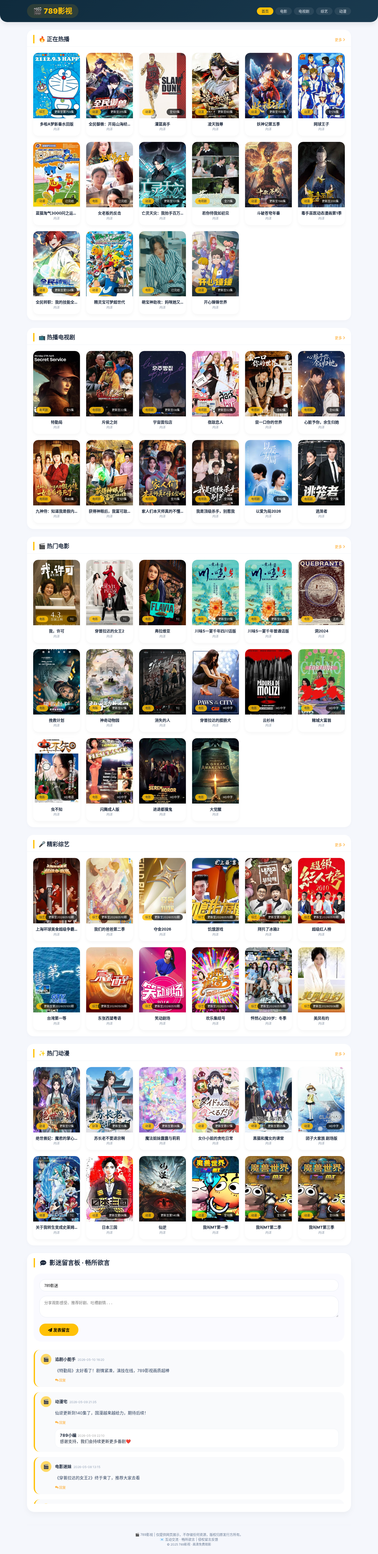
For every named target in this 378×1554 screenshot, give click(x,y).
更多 (339, 39)
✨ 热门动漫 (54, 1053)
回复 (62, 1380)
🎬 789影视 (52, 11)
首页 (265, 11)
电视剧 (304, 11)
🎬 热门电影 (54, 546)
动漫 (342, 11)
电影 (283, 11)
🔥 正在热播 (54, 39)
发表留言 (61, 1330)
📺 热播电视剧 (57, 337)
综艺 (324, 11)
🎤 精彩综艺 (54, 844)
